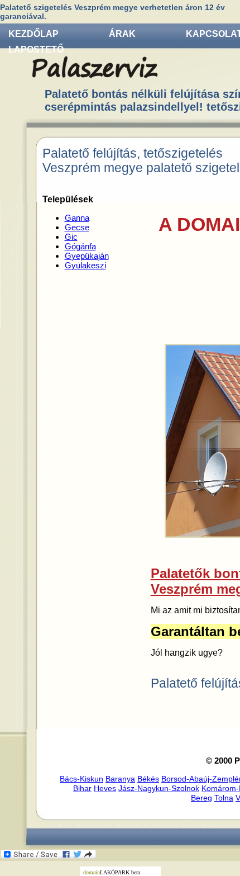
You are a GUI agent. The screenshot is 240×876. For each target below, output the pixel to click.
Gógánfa (80, 246)
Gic (71, 237)
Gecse (77, 227)
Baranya (120, 778)
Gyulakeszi (85, 265)
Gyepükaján (87, 256)
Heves (105, 788)
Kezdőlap (33, 34)
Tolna (223, 797)
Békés (148, 778)
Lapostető (36, 49)
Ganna (77, 217)
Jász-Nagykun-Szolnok (158, 788)
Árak (122, 34)
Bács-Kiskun (81, 778)
